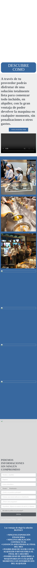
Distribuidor (13, 488)
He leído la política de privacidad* (13, 510)
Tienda (5, 488)
